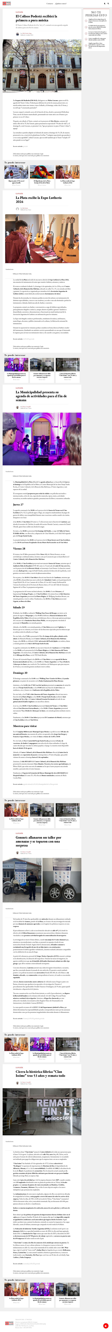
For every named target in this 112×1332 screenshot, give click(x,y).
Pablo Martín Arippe (27, 33)
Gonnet (25, 1018)
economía (26, 1263)
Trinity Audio (22, 273)
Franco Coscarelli (26, 406)
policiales (36, 1018)
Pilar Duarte (25, 208)
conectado (30, 155)
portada (25, 146)
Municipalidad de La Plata (46, 784)
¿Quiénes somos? (60, 3)
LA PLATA (26, 339)
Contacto (49, 3)
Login (41, 154)
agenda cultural (27, 784)
